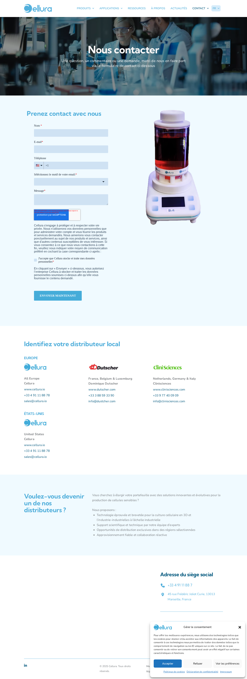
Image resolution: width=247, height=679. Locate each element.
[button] (240, 627)
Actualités (179, 8)
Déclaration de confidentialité (202, 671)
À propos (158, 8)
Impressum (226, 671)
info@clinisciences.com (169, 401)
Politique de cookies (174, 671)
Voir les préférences (227, 663)
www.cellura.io (34, 389)
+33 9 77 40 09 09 (166, 395)
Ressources (137, 8)
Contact (198, 8)
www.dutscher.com (102, 389)
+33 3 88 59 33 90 (101, 395)
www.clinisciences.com (169, 389)
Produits (84, 8)
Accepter (167, 663)
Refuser (197, 663)
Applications (109, 8)
